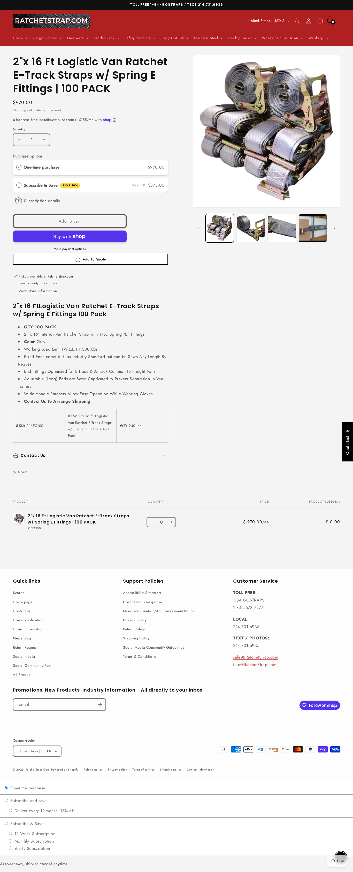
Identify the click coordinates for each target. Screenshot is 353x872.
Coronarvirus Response (142, 602)
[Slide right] (334, 228)
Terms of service (143, 769)
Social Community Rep (32, 665)
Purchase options (27, 156)
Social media (24, 656)
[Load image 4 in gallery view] (312, 228)
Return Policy (134, 629)
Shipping (19, 110)
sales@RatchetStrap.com (255, 657)
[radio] (18, 167)
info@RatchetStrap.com (255, 665)
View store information (38, 291)
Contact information (200, 769)
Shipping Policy (136, 638)
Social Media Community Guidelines (153, 647)
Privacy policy (117, 769)
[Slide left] (198, 228)
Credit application (28, 620)
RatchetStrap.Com (38, 769)
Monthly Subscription (33, 841)
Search (19, 592)
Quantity (19, 129)
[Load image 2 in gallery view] (250, 228)
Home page (22, 602)
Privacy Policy (135, 620)
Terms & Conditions (139, 656)
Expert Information (28, 629)
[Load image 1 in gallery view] (219, 228)
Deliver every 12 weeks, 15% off (44, 811)
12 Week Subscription (34, 834)
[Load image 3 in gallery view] (281, 228)
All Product (22, 674)
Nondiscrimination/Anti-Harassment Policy (158, 611)
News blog (22, 638)
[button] (20, 38)
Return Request (25, 647)
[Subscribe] (99, 704)
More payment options (70, 249)
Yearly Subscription (31, 848)
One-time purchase (41, 167)
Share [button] (23, 471)
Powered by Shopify (65, 769)
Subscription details (42, 201)
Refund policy (93, 769)
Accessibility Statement (142, 592)
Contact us (21, 611)
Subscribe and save (28, 801)
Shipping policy (171, 769)
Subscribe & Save (51, 185)
